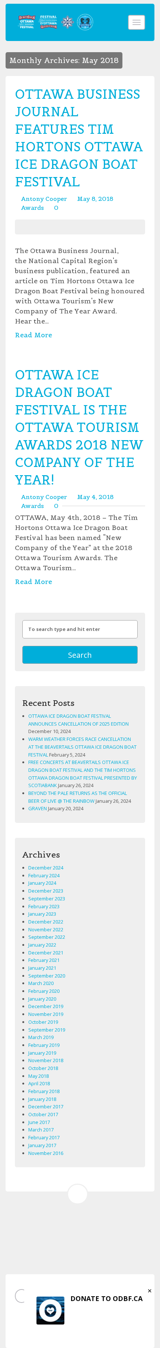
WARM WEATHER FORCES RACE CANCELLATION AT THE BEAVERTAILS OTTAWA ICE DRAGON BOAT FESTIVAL (82, 747)
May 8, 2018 (95, 198)
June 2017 (39, 1122)
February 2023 (44, 906)
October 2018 (43, 1068)
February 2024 (44, 875)
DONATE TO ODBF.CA (106, 1298)
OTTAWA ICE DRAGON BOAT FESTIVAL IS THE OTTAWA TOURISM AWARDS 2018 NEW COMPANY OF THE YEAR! (79, 427)
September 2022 (46, 937)
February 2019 (44, 1045)
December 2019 (45, 1006)
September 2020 (46, 975)
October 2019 (43, 1022)
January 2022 (42, 944)
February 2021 (44, 960)
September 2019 (46, 1029)
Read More (33, 335)
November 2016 (45, 1153)
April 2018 (39, 1083)
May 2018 (38, 1076)
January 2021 (42, 968)
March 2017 (41, 1129)
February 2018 (44, 1091)
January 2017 (42, 1145)
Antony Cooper (44, 198)
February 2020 (44, 991)
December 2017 (45, 1106)
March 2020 (41, 983)
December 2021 (45, 952)
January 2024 (42, 883)
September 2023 (46, 898)
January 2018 (42, 1099)
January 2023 (42, 913)
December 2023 (45, 890)
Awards (32, 207)
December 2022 (45, 921)
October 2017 (43, 1114)
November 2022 (45, 929)
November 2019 (45, 1014)
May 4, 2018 (95, 497)
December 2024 (45, 867)
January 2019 (42, 1052)
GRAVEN (37, 808)
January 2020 (42, 998)
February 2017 (44, 1137)
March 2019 (41, 1037)
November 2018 (45, 1060)
